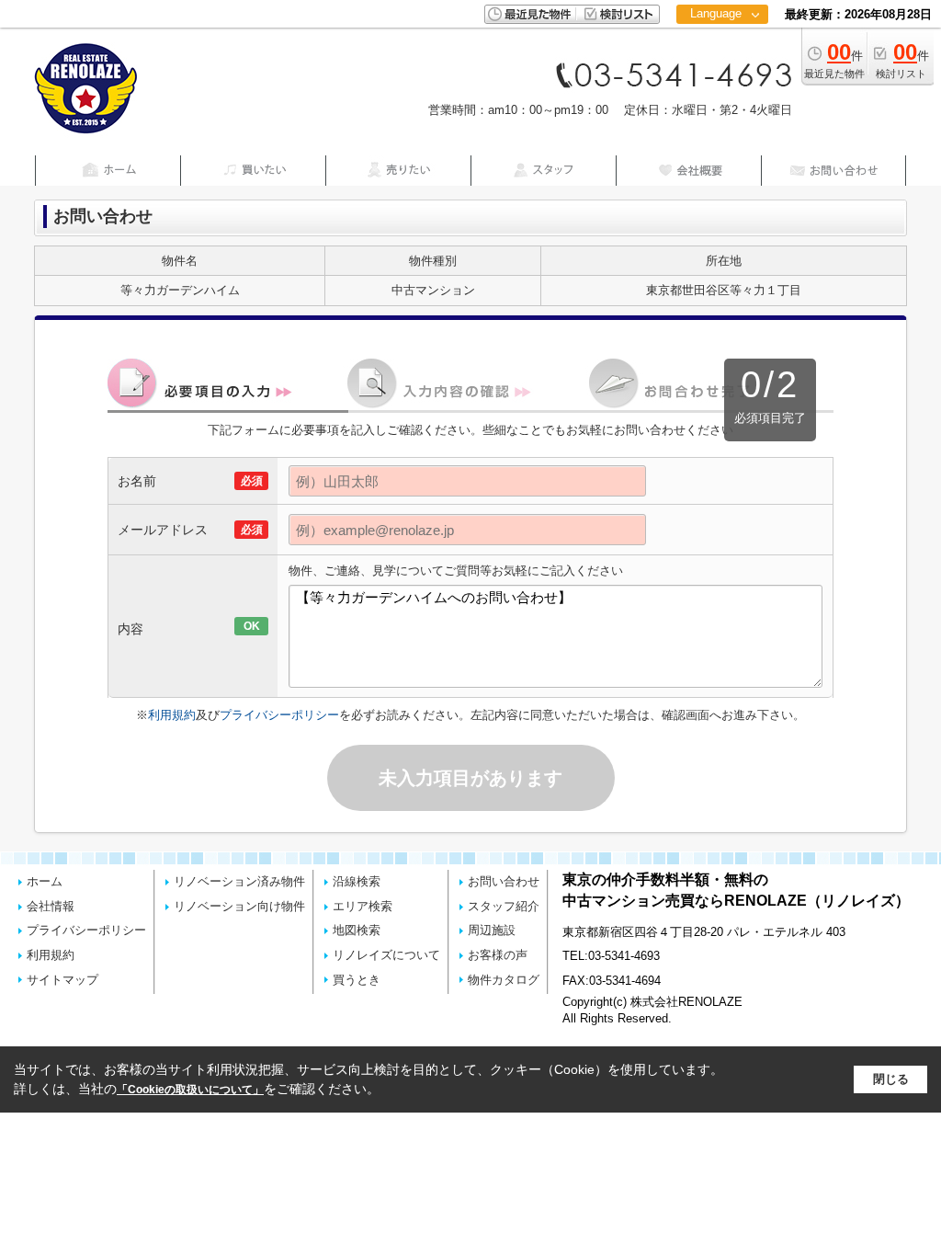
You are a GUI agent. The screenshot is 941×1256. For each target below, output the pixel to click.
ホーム (44, 881)
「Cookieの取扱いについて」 (190, 1089)
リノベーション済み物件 (239, 881)
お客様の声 (497, 955)
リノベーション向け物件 (239, 906)
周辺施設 (492, 930)
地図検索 (356, 930)
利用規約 (172, 715)
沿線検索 (356, 881)
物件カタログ (503, 980)
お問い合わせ (503, 881)
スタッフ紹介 (503, 906)
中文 (716, 73)
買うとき (356, 980)
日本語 (722, 52)
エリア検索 (362, 906)
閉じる (891, 1079)
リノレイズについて (386, 955)
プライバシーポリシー (279, 715)
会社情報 (50, 906)
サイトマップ (62, 980)
